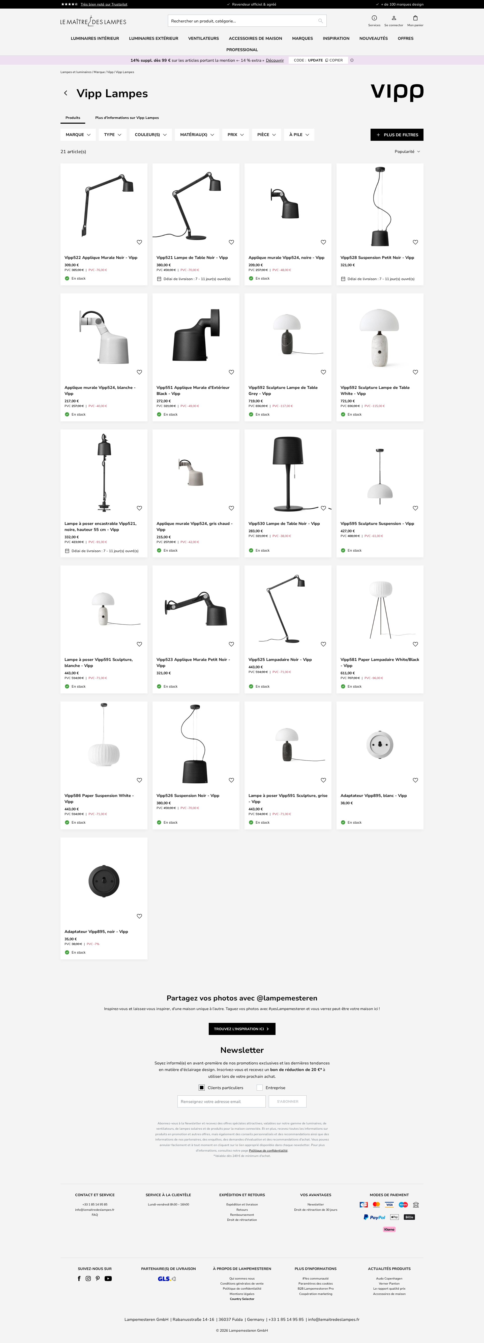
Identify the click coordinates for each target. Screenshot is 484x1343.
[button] (139, 242)
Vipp (110, 72)
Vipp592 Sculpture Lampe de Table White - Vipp (375, 390)
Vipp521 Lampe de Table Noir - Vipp (192, 257)
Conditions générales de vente (242, 1283)
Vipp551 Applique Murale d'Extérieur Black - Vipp (193, 390)
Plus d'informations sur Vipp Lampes (127, 117)
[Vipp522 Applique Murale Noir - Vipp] (103, 224)
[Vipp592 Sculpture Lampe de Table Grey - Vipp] (288, 357)
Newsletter (316, 1204)
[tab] (78, 135)
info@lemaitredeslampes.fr (94, 1209)
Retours (242, 1209)
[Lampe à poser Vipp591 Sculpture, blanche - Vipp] (103, 629)
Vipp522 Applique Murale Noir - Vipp (101, 257)
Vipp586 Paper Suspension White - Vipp (99, 798)
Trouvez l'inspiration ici (239, 1028)
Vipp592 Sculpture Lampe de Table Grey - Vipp (283, 390)
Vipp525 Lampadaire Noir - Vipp (280, 659)
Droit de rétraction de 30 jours (315, 1209)
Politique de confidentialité (268, 1150)
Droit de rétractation (242, 1220)
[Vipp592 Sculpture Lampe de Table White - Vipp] (380, 357)
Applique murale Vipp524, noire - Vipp (286, 257)
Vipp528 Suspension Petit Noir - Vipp (377, 257)
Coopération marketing (315, 1294)
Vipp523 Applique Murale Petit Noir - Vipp (193, 662)
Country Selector (242, 1299)
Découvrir (275, 60)
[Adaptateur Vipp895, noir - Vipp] (103, 898)
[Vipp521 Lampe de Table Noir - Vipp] (196, 224)
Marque (99, 72)
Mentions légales (242, 1294)
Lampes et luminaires (76, 72)
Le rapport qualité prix (389, 1288)
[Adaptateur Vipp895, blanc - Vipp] (380, 765)
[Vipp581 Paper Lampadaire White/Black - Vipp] (380, 629)
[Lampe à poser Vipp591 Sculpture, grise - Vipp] (288, 765)
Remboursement (242, 1215)
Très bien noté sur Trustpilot (104, 4)
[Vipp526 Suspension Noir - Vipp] (196, 765)
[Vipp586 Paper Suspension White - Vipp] (103, 765)
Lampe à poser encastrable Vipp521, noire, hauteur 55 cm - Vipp (100, 526)
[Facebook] (79, 1278)
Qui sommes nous (242, 1278)
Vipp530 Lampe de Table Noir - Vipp (284, 523)
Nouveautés (373, 38)
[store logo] (93, 20)
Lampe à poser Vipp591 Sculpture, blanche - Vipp (99, 662)
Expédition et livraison (242, 1204)
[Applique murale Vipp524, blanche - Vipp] (103, 357)
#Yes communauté (315, 1278)
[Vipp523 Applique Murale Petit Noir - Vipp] (196, 629)
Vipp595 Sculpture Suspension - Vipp (377, 523)
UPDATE (318, 60)
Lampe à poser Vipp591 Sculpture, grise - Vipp (288, 798)
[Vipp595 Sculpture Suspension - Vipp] (380, 493)
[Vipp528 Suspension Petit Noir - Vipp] (380, 224)
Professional (242, 49)
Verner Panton (389, 1283)
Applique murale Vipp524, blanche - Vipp (100, 390)
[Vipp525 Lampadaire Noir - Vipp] (288, 629)
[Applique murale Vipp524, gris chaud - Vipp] (196, 493)
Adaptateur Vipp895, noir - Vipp (96, 931)
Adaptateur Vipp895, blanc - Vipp (374, 795)
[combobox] (247, 20)
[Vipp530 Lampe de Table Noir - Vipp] (288, 493)
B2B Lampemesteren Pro (316, 1288)
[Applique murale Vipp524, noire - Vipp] (288, 224)
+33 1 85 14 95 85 (94, 1204)
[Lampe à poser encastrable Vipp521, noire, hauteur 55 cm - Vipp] (103, 493)
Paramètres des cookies (315, 1283)
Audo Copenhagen (389, 1278)
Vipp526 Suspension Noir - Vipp (188, 795)
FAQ (95, 1215)
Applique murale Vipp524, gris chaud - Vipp (195, 526)
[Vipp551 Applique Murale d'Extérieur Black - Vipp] (196, 357)
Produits (73, 117)
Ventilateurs (203, 38)
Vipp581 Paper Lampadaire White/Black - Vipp (380, 662)
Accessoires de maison (389, 1294)
